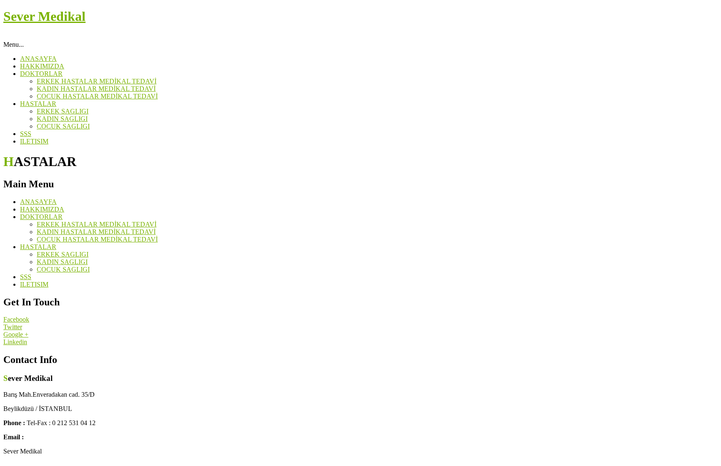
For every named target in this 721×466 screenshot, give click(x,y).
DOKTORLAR (41, 73)
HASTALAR (38, 103)
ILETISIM (34, 141)
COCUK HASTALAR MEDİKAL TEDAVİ (97, 96)
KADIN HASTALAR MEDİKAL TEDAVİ (96, 88)
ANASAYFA (38, 58)
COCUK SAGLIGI (63, 126)
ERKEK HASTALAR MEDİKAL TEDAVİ (96, 81)
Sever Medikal (44, 16)
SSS (25, 133)
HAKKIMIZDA (42, 66)
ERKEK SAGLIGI (62, 111)
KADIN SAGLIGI (62, 118)
